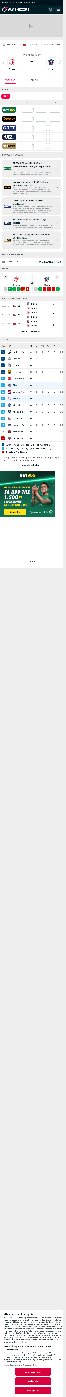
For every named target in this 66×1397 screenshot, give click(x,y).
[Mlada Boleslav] (9, 412)
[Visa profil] (12, 62)
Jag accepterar (33, 1372)
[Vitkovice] (9, 405)
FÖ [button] (48, 346)
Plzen (51, 69)
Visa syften (33, 1390)
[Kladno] (9, 359)
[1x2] (9, 137)
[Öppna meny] (58, 10)
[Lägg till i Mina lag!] (3, 62)
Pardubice (18, 378)
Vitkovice (17, 405)
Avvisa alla (32, 1381)
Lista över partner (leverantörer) (21, 1365)
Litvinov (17, 371)
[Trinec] (9, 398)
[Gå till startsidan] (18, 9)
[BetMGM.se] (9, 146)
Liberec (17, 365)
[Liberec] (9, 365)
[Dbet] (9, 128)
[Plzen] (9, 385)
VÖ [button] (42, 346)
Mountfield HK (19, 431)
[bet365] (9, 110)
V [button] (36, 346)
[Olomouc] (9, 418)
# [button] (2, 346)
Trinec (12, 69)
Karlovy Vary (19, 352)
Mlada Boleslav (19, 411)
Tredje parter (24, 1342)
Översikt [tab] (10, 80)
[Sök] (51, 10)
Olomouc (18, 418)
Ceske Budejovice (19, 438)
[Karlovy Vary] (9, 352)
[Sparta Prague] (9, 392)
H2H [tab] (23, 80)
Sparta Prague (19, 391)
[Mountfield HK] (9, 432)
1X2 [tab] (6, 96)
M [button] (31, 346)
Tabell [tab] (34, 80)
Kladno (16, 358)
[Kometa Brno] (9, 425)
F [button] (54, 346)
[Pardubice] (9, 378)
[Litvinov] (9, 372)
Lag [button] (9, 346)
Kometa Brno (19, 425)
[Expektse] (9, 119)
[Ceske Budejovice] (9, 438)
